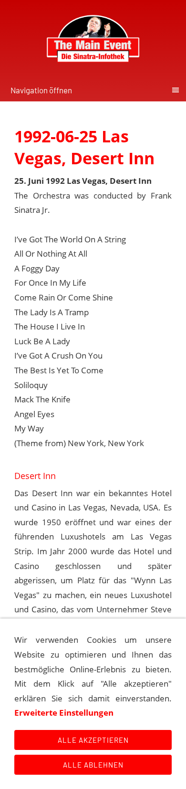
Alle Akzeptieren (93, 740)
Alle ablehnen (93, 764)
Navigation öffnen (41, 90)
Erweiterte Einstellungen (64, 712)
